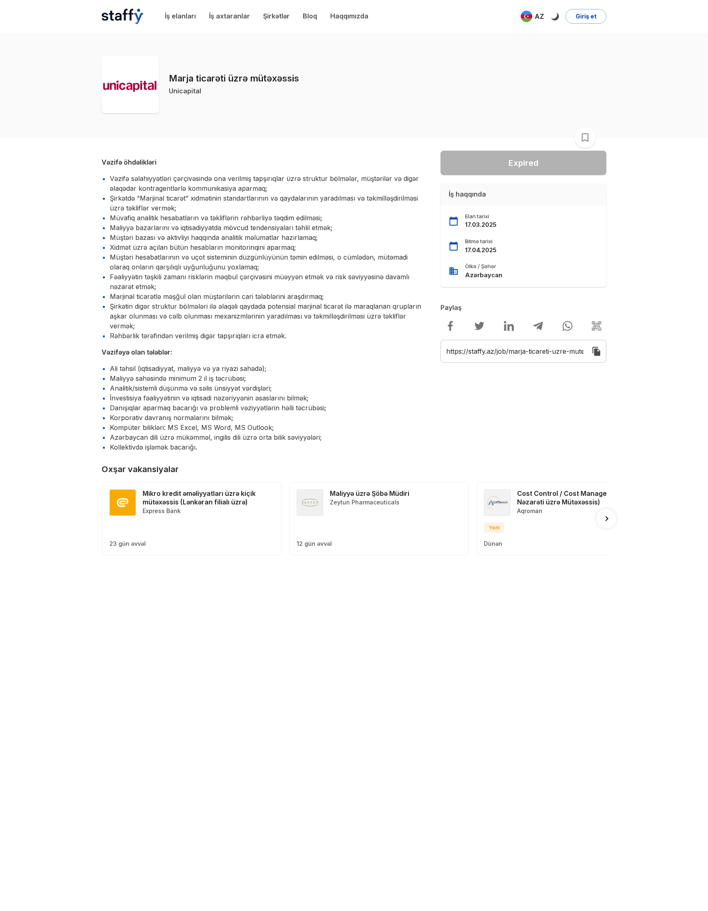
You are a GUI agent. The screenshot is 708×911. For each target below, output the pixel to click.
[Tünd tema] (554, 16)
